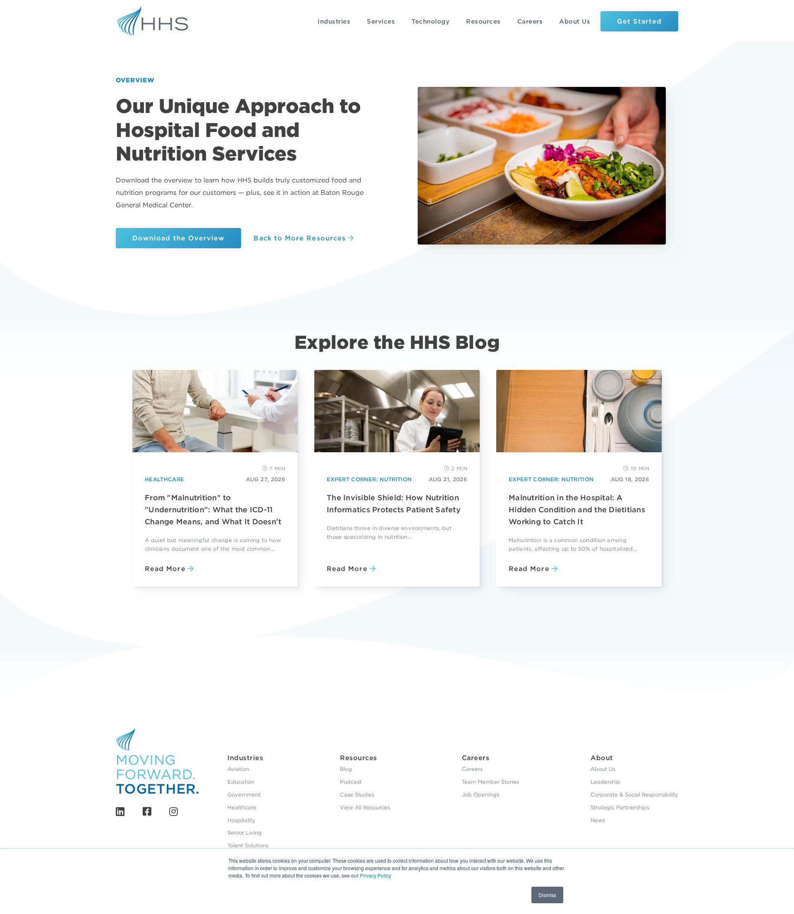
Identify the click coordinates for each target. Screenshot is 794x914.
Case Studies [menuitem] (357, 795)
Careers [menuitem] (476, 758)
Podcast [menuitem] (350, 782)
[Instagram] (173, 811)
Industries (334, 21)
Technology (430, 21)
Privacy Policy (375, 875)
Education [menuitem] (240, 782)
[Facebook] (147, 811)
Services (381, 21)
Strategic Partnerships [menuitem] (620, 807)
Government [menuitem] (244, 795)
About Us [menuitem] (603, 769)
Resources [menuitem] (358, 758)
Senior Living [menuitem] (244, 833)
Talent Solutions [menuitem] (247, 845)
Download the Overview (178, 238)
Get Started (639, 21)
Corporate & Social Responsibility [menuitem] (634, 795)
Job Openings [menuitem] (480, 795)
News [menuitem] (598, 820)
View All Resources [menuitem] (365, 807)
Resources (483, 21)
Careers (530, 21)
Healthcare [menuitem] (241, 807)
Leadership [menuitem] (605, 782)
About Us (574, 21)
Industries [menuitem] (245, 758)
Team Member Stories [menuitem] (490, 782)
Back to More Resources (300, 238)
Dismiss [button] (547, 894)
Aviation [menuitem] (238, 769)
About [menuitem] (602, 758)
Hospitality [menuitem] (241, 820)
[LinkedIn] (120, 811)
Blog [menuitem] (346, 769)
